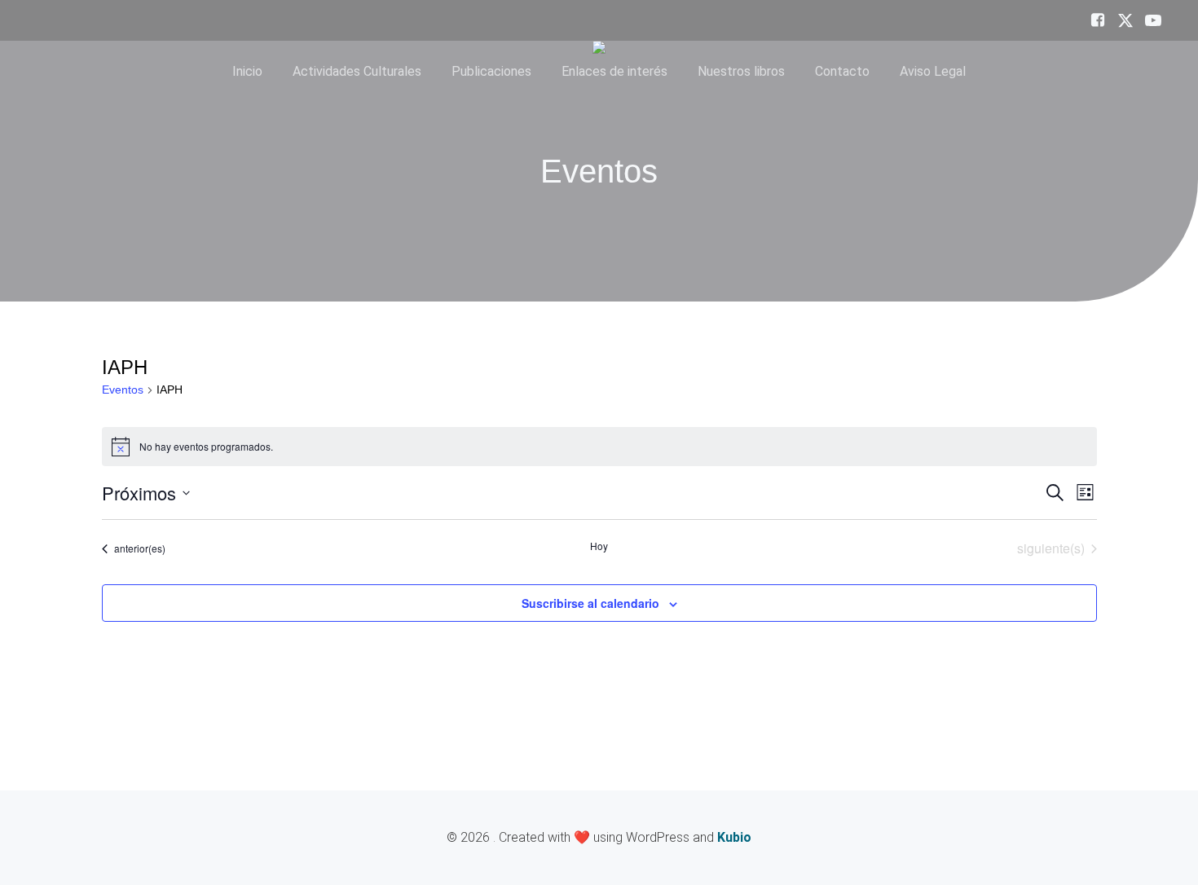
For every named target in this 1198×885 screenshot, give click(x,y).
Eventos (122, 389)
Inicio (247, 71)
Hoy (599, 546)
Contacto (842, 71)
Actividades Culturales (357, 71)
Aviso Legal (933, 71)
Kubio (734, 837)
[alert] (599, 446)
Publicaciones (491, 71)
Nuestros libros (741, 71)
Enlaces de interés (614, 71)
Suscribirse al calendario (590, 603)
